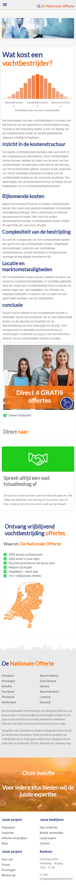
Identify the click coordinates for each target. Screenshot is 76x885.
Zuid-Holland (48, 681)
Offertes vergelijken (14, 838)
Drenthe (7, 686)
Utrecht (44, 686)
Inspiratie (8, 833)
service (44, 734)
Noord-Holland (49, 675)
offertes (54, 290)
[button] (5, 4)
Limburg (45, 697)
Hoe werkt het (48, 827)
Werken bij (8, 875)
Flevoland (8, 697)
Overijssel (8, 691)
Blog (4, 843)
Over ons (7, 859)
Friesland (8, 675)
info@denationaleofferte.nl (56, 878)
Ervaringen (9, 870)
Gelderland (9, 702)
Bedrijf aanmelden (51, 833)
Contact (44, 843)
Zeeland (45, 702)
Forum (6, 864)
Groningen (8, 681)
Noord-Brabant (49, 691)
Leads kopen (48, 838)
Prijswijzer (8, 827)
